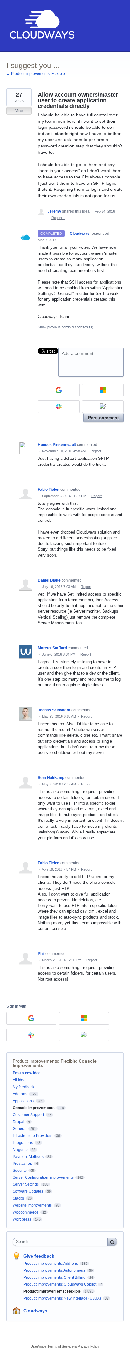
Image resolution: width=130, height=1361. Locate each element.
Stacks (18, 1198)
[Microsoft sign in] (103, 390)
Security (20, 1170)
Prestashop (22, 1163)
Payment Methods (28, 1156)
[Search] (112, 1242)
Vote (19, 111)
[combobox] (61, 1241)
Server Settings (26, 1184)
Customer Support (28, 1115)
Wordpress (22, 1219)
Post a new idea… (28, 1073)
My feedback (23, 1087)
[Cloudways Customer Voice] (41, 26)
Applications (23, 1101)
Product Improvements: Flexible (44, 1061)
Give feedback (38, 1255)
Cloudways (35, 1310)
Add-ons (20, 1094)
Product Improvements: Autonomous (54, 1270)
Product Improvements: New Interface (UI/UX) (62, 1298)
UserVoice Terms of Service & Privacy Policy (65, 1346)
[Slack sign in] (59, 406)
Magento (20, 1149)
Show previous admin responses (65, 327)
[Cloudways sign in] (103, 406)
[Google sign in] (59, 390)
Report (96, 451)
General (20, 1129)
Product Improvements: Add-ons (51, 1263)
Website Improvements (32, 1205)
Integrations (23, 1142)
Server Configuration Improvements (43, 1177)
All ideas (20, 1080)
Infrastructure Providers (32, 1135)
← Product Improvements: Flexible (35, 74)
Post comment (103, 417)
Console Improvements (34, 1108)
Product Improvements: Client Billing (54, 1277)
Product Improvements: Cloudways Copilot (60, 1284)
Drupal (18, 1122)
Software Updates (28, 1191)
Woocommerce (25, 1212)
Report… (58, 218)
